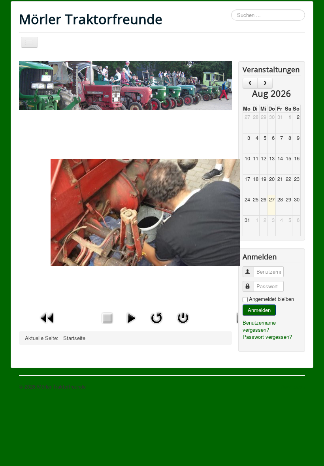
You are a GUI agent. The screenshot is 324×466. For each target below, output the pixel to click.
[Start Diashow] (131, 317)
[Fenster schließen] (183, 317)
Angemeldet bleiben (271, 299)
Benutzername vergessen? (259, 326)
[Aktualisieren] (156, 317)
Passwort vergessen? (267, 336)
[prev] (250, 83)
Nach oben (293, 386)
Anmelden (259, 310)
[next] (265, 83)
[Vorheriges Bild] (47, 317)
